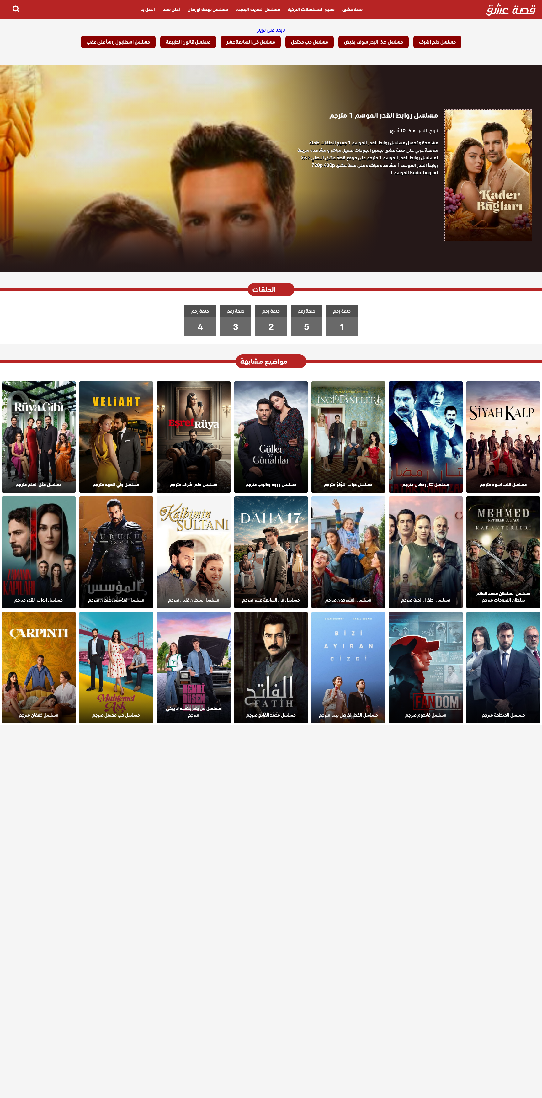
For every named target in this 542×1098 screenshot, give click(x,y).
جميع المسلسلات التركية (311, 9)
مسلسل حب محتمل (309, 42)
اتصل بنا (147, 9)
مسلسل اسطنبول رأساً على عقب (118, 42)
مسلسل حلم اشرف (437, 42)
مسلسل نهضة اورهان (208, 9)
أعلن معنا (171, 9)
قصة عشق (352, 9)
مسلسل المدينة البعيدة (258, 9)
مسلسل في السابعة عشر (250, 42)
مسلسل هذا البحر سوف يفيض (373, 42)
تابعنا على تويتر (271, 30)
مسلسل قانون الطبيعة (188, 42)
